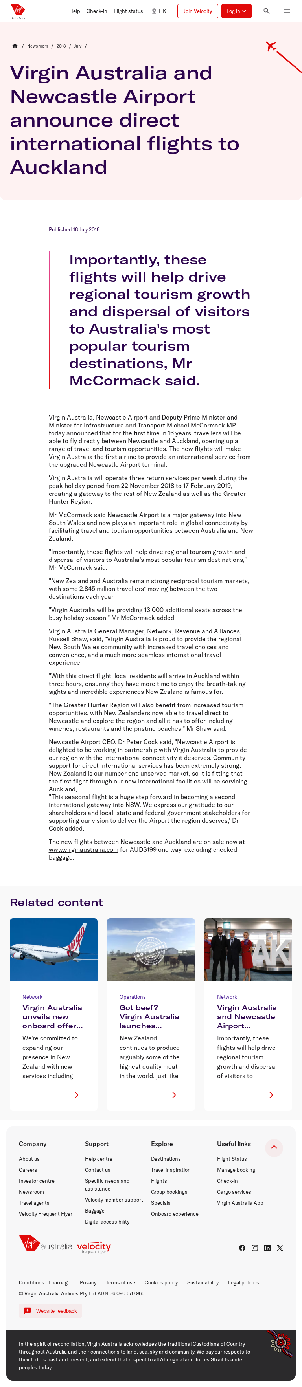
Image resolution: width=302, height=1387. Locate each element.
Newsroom (31, 1192)
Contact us (97, 1170)
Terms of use (120, 1282)
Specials (161, 1203)
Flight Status (232, 1159)
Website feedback (56, 1311)
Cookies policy (161, 1282)
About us (29, 1159)
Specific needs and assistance (107, 1185)
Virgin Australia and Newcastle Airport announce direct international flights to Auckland (124, 119)
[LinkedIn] (267, 1248)
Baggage (95, 1210)
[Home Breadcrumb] (15, 46)
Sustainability (203, 1282)
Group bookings (169, 1192)
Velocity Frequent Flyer (45, 1214)
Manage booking (236, 1170)
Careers (28, 1170)
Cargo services (234, 1192)
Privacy (88, 1282)
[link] (38, 46)
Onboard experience (175, 1214)
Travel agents (34, 1203)
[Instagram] (255, 1248)
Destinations (166, 1159)
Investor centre (37, 1181)
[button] (75, 11)
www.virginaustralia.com (83, 849)
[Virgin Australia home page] (18, 11)
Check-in (227, 1181)
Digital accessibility (107, 1221)
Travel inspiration (171, 1170)
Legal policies (243, 1282)
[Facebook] (242, 1248)
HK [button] (162, 11)
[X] (280, 1248)
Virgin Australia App (240, 1203)
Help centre (98, 1159)
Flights (159, 1181)
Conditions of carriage (44, 1282)
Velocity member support (114, 1199)
